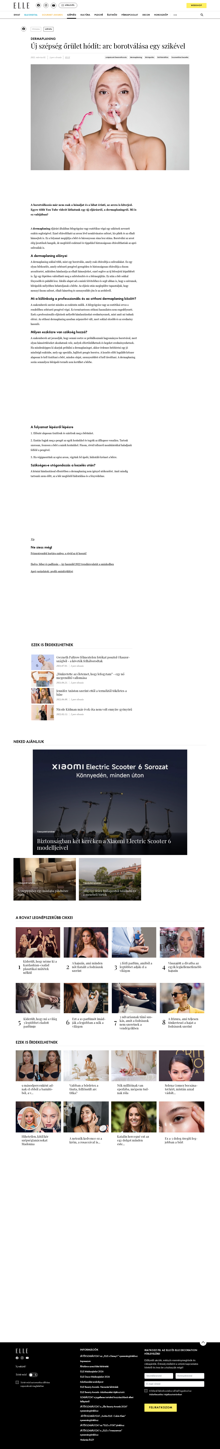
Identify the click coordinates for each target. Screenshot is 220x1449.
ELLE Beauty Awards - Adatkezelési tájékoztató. (102, 1392)
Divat (17, 15)
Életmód (112, 15)
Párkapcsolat (130, 15)
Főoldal (36, 29)
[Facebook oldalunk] (38, 5)
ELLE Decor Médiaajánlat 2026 (95, 1377)
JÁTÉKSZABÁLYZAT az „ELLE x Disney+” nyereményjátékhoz (109, 1356)
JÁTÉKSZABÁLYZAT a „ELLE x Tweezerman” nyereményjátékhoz (101, 1433)
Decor (146, 15)
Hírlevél (70, 5)
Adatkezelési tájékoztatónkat (165, 1394)
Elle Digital (31, 15)
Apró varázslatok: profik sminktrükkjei (52, 571)
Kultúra (85, 15)
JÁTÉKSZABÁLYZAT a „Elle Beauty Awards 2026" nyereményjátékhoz (103, 1409)
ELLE (67, 57)
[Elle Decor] (21, 5)
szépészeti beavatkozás (116, 57)
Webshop (196, 5)
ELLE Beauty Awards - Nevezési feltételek (99, 1387)
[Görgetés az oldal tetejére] (203, 1342)
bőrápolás (149, 57)
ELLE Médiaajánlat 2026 (92, 1371)
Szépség (71, 15)
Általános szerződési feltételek (94, 1366)
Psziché (98, 15)
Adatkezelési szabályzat (91, 1382)
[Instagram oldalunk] (45, 5)
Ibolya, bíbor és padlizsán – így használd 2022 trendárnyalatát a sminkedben (72, 564)
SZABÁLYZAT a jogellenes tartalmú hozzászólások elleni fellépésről (106, 1399)
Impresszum (85, 1361)
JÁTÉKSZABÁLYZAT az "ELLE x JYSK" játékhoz (102, 1425)
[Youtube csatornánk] (53, 5)
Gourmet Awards (52, 15)
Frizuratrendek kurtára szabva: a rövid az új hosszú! (59, 553)
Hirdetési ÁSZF (87, 1440)
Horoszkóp (161, 15)
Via (32, 539)
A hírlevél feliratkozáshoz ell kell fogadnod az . (170, 1393)
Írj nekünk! (21, 1366)
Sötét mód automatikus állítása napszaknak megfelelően (35, 1384)
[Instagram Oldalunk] (22, 1358)
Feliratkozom (160, 1407)
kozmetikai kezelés (180, 57)
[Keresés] (201, 14)
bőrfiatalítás (162, 57)
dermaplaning (136, 57)
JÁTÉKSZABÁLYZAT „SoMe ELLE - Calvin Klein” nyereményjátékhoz (103, 1418)
